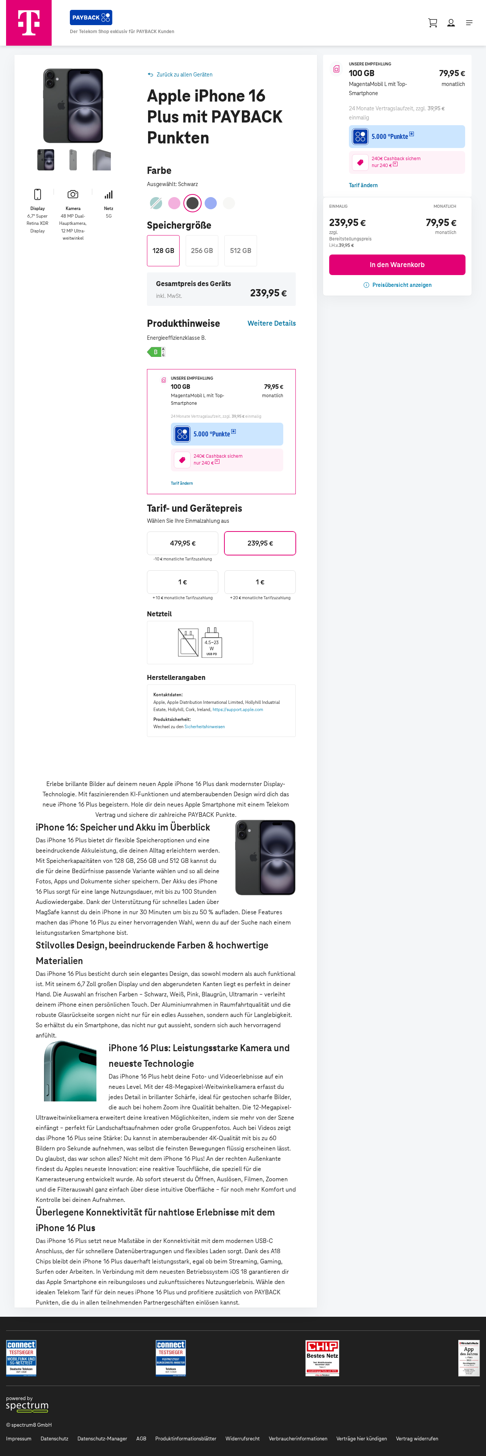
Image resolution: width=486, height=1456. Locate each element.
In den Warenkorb (397, 264)
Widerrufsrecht (243, 1438)
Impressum (19, 1438)
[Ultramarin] (211, 203)
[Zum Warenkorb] (433, 23)
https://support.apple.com (238, 709)
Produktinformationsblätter (185, 1438)
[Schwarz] (192, 203)
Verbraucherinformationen (298, 1438)
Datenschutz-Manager (102, 1438)
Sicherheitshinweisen (205, 726)
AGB (141, 1438)
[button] (156, 352)
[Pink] (174, 203)
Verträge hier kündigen (361, 1438)
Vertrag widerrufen (417, 1438)
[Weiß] (229, 203)
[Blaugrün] (156, 203)
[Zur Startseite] (29, 23)
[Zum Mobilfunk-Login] (451, 23)
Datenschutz (54, 1438)
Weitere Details (272, 323)
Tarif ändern (182, 483)
